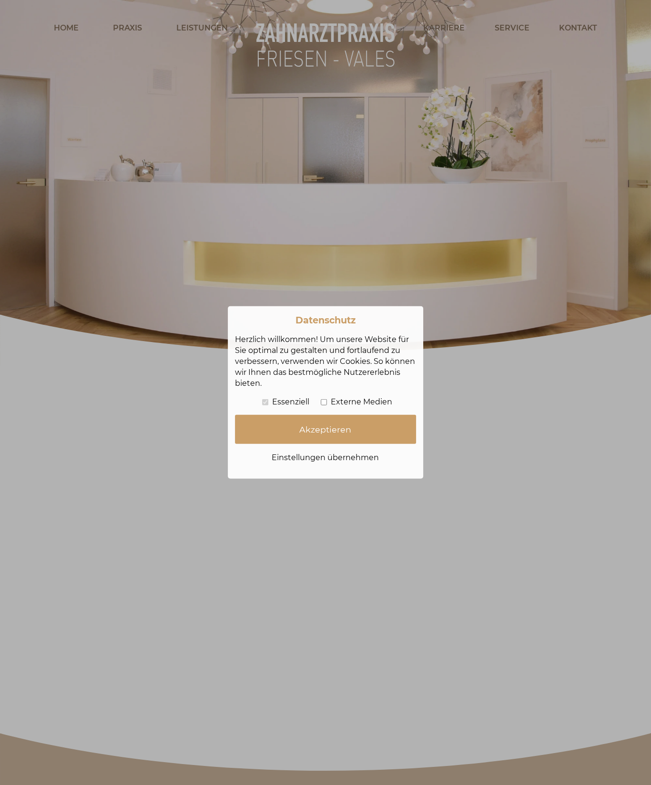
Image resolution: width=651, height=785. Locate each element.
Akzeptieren (325, 429)
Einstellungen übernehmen (325, 457)
